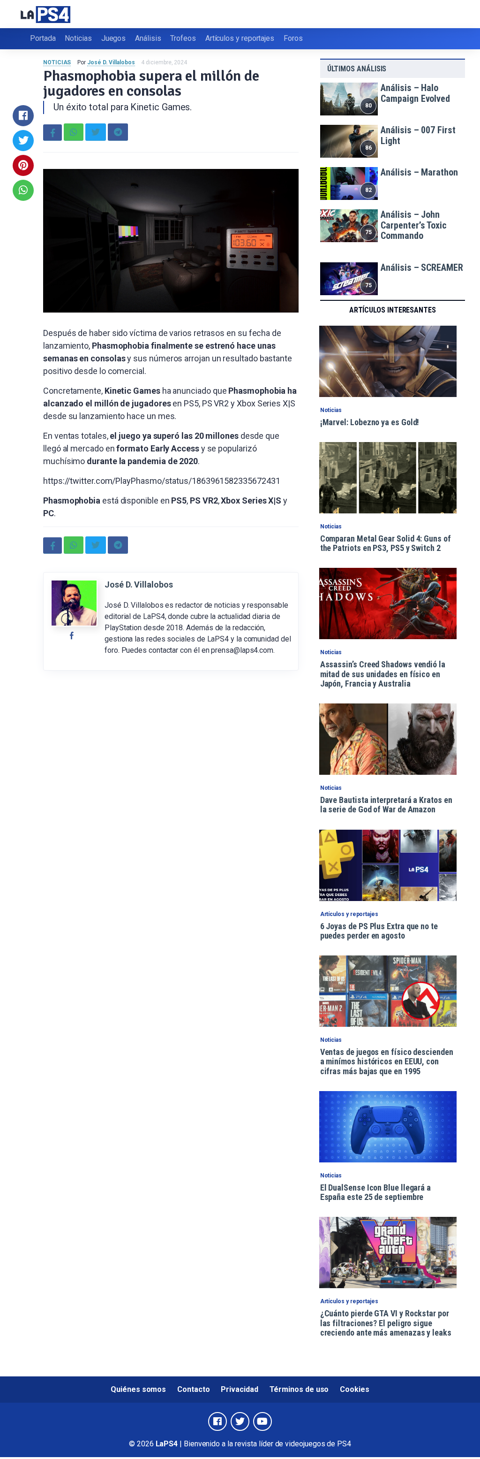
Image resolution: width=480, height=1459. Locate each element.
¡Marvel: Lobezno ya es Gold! (370, 422)
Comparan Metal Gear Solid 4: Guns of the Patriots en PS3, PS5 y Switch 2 (385, 543)
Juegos (113, 38)
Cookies (354, 1389)
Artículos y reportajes (239, 38)
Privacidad (239, 1389)
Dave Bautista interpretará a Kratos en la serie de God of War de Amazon (386, 804)
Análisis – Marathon (419, 172)
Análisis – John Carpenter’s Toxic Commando (414, 225)
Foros (293, 38)
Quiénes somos (138, 1389)
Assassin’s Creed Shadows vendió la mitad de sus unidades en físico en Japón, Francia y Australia (382, 673)
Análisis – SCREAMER (422, 267)
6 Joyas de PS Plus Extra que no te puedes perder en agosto (379, 930)
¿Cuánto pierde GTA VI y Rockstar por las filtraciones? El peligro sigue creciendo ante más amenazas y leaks (385, 1322)
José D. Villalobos (111, 62)
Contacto (193, 1389)
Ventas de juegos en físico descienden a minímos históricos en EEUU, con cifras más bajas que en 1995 (386, 1061)
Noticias (78, 38)
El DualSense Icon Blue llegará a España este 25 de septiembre (375, 1192)
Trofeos (182, 38)
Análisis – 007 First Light (418, 135)
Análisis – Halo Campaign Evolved (415, 93)
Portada (42, 38)
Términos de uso (299, 1389)
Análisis (148, 38)
